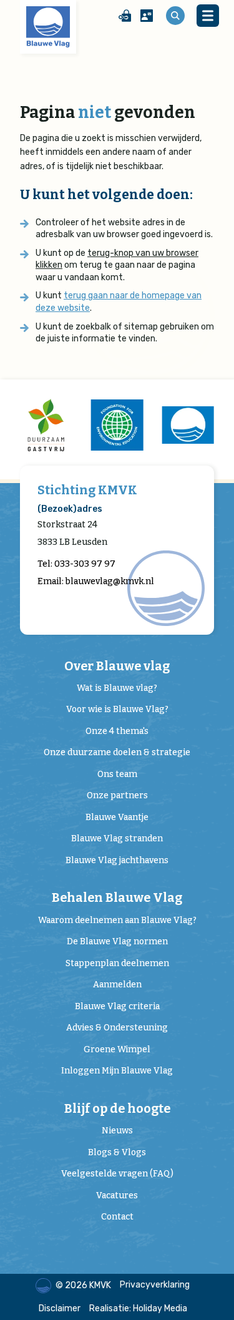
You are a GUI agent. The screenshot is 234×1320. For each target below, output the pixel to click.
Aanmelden (117, 984)
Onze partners (117, 795)
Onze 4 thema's (117, 731)
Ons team (117, 774)
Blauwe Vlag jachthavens (117, 860)
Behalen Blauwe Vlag (117, 898)
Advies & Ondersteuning (117, 1027)
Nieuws (117, 1130)
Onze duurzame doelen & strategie (117, 752)
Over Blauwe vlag (117, 666)
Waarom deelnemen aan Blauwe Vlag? (117, 920)
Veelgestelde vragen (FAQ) (117, 1173)
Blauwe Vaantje (117, 817)
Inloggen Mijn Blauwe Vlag (117, 1070)
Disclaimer (59, 1308)
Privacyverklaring (155, 1284)
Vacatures (117, 1195)
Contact (117, 1216)
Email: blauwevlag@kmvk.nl (95, 581)
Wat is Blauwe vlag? (117, 688)
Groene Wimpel (117, 1049)
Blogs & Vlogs (117, 1152)
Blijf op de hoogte (117, 1109)
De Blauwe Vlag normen (117, 941)
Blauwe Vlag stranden (117, 838)
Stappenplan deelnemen (117, 963)
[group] (46, 425)
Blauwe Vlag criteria (117, 1006)
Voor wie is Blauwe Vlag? (117, 709)
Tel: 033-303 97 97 (76, 564)
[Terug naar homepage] (48, 26)
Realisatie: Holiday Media (138, 1308)
